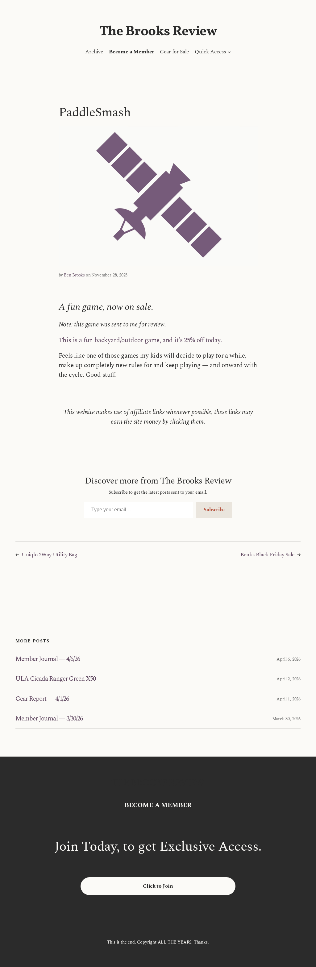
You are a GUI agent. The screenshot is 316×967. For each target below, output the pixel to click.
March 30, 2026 (286, 719)
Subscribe (214, 509)
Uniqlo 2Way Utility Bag (49, 555)
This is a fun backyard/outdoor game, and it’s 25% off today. (140, 340)
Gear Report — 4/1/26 (42, 699)
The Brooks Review (158, 31)
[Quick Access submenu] (229, 51)
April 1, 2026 (288, 699)
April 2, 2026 (288, 679)
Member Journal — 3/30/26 (49, 718)
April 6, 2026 (288, 659)
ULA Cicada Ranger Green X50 (55, 679)
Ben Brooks (74, 275)
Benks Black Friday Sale (267, 555)
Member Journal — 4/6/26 (47, 659)
